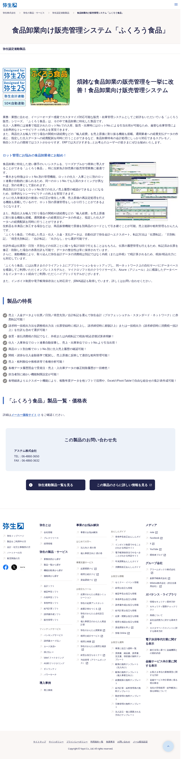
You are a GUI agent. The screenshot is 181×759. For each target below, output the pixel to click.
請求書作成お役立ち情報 (127, 604)
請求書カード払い (52, 640)
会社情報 (48, 532)
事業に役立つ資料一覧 (125, 648)
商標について (156, 615)
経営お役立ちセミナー (91, 655)
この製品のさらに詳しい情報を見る (122, 485)
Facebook (154, 537)
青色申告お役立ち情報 (125, 599)
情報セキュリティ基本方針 (162, 601)
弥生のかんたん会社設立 (92, 613)
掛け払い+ (49, 652)
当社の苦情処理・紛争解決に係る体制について (163, 689)
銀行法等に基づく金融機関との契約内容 (163, 651)
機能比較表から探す (53, 570)
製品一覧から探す (52, 564)
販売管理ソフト (51, 619)
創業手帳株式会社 (158, 578)
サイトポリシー (56, 741)
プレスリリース (51, 537)
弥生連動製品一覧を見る (55, 485)
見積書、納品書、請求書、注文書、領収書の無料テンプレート (128, 656)
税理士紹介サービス (90, 635)
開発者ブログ (156, 554)
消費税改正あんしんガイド (128, 566)
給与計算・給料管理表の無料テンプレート (128, 689)
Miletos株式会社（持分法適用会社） (163, 584)
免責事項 (110, 741)
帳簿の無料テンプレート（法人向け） (127, 666)
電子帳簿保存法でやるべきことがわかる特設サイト (128, 554)
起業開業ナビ (87, 568)
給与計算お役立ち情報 (125, 610)
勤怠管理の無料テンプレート (128, 697)
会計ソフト (49, 585)
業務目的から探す (52, 559)
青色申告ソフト (51, 602)
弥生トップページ (15, 535)
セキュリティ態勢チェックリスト (163, 608)
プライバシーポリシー (77, 741)
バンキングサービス (53, 635)
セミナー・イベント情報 (127, 582)
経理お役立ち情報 (123, 587)
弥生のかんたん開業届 (91, 630)
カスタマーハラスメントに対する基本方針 (163, 629)
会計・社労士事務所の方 (18, 547)
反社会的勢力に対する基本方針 (163, 621)
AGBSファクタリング (54, 663)
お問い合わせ (123, 741)
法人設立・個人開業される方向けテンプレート (128, 713)
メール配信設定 (140, 741)
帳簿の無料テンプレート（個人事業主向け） (127, 674)
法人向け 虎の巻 (88, 547)
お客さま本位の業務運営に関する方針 (163, 673)
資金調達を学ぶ (122, 627)
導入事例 (48, 690)
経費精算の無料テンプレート (128, 682)
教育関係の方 (13, 558)
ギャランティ (50, 668)
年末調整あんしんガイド (127, 561)
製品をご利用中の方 (16, 541)
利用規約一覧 (96, 741)
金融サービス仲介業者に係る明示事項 (163, 681)
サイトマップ (39, 741)
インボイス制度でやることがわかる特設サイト (128, 546)
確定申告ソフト (51, 591)
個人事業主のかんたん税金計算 (93, 623)
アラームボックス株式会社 (162, 569)
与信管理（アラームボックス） (93, 661)
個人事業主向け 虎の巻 (91, 553)
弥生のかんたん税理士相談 (93, 646)
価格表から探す (51, 575)
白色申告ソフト (51, 597)
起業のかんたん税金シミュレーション (93, 596)
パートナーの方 (14, 552)
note (152, 532)
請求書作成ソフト (52, 614)
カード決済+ (50, 646)
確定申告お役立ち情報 (125, 593)
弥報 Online (120, 633)
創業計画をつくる (89, 608)
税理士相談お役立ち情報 (127, 621)
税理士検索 (86, 641)
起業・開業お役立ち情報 (127, 616)
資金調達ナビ (87, 579)
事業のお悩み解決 (89, 532)
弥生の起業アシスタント (92, 603)
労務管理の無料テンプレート (128, 705)
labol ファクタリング (54, 657)
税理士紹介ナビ (88, 574)
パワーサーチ (50, 674)
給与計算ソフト (51, 608)
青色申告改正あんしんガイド (128, 538)
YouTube (154, 549)
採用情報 (48, 543)
